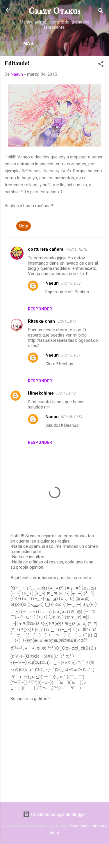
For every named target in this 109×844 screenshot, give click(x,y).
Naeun (52, 283)
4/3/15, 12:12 (76, 249)
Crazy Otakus (54, 11)
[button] (100, 64)
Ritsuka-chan (41, 321)
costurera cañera (45, 249)
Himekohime (41, 393)
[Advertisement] (54, 752)
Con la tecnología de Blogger (58, 814)
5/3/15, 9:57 (71, 355)
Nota (23, 226)
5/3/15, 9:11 (67, 321)
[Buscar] (100, 12)
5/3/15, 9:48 (66, 393)
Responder (40, 309)
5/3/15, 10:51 (72, 417)
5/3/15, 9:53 (71, 283)
